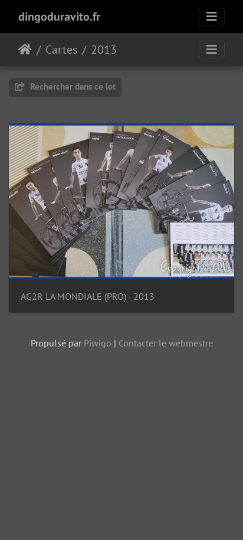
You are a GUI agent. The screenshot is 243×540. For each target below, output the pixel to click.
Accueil (25, 49)
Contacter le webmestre (166, 343)
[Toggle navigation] (212, 16)
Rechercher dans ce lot (72, 86)
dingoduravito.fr (59, 16)
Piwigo (97, 343)
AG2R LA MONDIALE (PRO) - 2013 (88, 296)
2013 (104, 49)
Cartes (61, 49)
